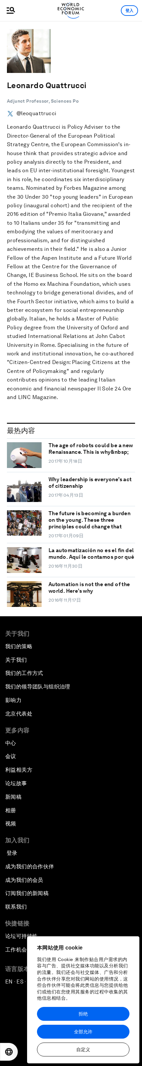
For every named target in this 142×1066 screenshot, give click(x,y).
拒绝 (83, 1013)
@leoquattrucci (36, 113)
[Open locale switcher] (9, 1051)
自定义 (83, 1049)
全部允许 (83, 1031)
